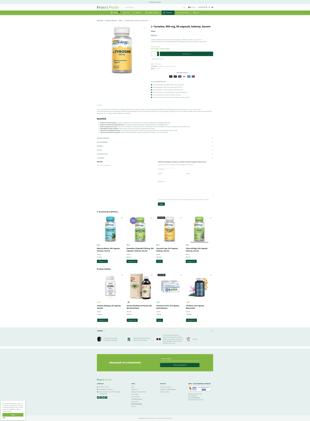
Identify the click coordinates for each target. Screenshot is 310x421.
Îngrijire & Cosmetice (153, 12)
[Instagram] (101, 397)
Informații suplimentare (103, 138)
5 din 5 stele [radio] (174, 169)
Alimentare (138, 12)
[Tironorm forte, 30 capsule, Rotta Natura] (169, 286)
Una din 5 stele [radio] (166, 169)
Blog (197, 12)
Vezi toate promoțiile (155, 2)
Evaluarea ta (161, 169)
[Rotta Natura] (158, 302)
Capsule (99, 254)
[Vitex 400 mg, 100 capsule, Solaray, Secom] (199, 229)
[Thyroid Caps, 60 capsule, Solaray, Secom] (169, 229)
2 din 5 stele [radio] (168, 169)
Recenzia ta (161, 181)
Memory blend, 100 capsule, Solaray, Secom (108, 249)
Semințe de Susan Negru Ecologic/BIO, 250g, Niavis (110, 337)
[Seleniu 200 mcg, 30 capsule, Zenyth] (110, 286)
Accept (13, 415)
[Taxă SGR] (188, 337)
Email (188, 173)
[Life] (187, 302)
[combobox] (153, 7)
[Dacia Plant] (128, 302)
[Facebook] (98, 397)
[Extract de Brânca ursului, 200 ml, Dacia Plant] (140, 286)
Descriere (99, 105)
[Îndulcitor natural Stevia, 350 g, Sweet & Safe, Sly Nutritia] (129, 337)
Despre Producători (102, 154)
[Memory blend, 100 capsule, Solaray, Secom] (110, 229)
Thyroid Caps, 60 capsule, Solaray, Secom (167, 249)
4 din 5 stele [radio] (172, 169)
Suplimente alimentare (164, 66)
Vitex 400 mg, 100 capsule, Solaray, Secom (197, 249)
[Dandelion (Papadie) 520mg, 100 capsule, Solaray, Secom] (140, 229)
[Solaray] (153, 31)
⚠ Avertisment (100, 158)
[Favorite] (209, 7)
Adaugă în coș (186, 54)
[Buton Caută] (184, 7)
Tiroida (174, 66)
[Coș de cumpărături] (212, 7)
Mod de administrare (102, 142)
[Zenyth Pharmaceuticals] (99, 302)
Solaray (157, 68)
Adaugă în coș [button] (102, 261)
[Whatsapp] (106, 397)
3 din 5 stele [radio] (170, 169)
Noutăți (128, 12)
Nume (160, 173)
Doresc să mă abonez (179, 365)
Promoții (116, 12)
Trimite (161, 204)
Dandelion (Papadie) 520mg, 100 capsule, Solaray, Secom (140, 249)
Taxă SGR (195, 337)
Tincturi (129, 311)
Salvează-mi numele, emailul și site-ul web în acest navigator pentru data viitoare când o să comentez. (184, 199)
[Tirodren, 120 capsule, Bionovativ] (199, 286)
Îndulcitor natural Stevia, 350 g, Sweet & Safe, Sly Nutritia (141, 337)
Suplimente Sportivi (184, 12)
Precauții (99, 150)
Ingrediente (100, 146)
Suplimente (169, 12)
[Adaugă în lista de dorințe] (121, 218)
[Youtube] (103, 397)
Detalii (159, 261)
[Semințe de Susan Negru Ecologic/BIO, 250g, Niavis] (99, 337)
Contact (100, 384)
